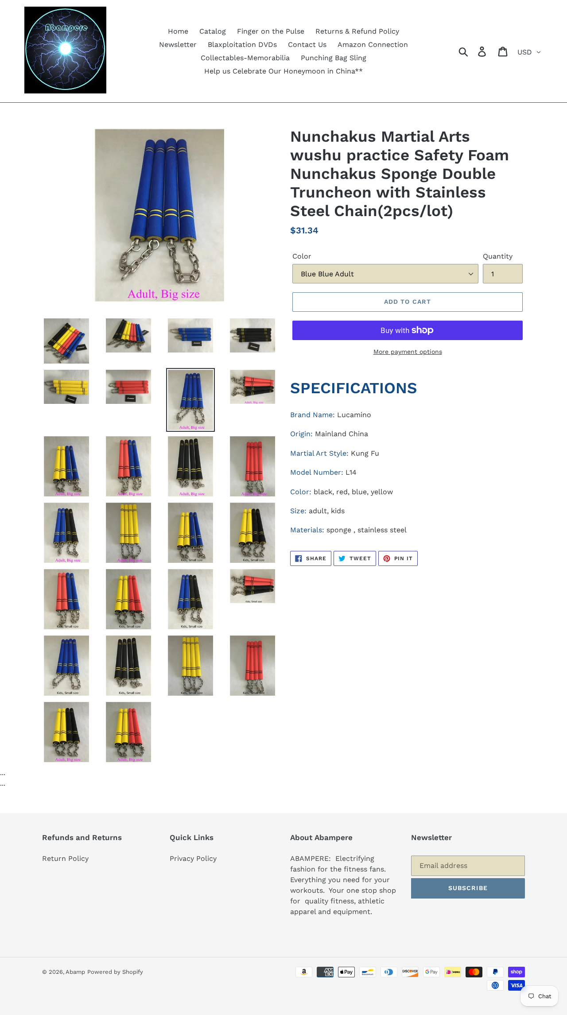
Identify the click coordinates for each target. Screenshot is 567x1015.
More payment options (407, 351)
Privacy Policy (193, 858)
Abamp (75, 972)
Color (301, 256)
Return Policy (65, 858)
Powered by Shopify (115, 972)
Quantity (498, 256)
